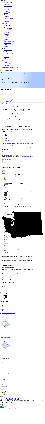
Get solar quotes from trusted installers (7, 2)
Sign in (24, 73)
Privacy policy (1, 404)
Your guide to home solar (7, 4)
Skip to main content (2, 0)
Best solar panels (6, 7)
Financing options (6, 11)
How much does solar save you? (8, 6)
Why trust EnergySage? (3, 94)
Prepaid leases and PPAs (7, 12)
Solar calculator (6, 3)
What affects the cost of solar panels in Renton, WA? (7, 99)
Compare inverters (6, 9)
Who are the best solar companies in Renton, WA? (7, 100)
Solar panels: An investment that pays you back (7, 101)
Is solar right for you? (6, 5)
